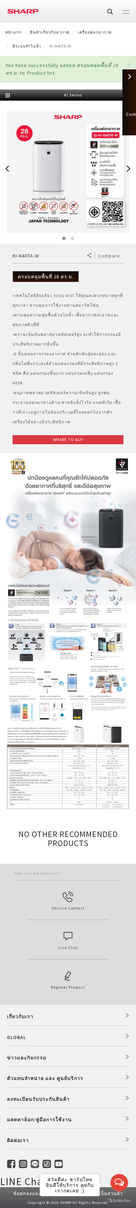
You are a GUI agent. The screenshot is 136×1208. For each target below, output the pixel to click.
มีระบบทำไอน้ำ (27, 46)
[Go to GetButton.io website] (119, 1201)
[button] (129, 64)
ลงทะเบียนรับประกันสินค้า (38, 1099)
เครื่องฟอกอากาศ (95, 32)
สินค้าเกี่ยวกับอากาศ (49, 32)
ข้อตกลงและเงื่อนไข (35, 1194)
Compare (109, 256)
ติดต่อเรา (18, 1140)
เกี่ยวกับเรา (20, 1016)
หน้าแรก (13, 32)
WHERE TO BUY (68, 439)
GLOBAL (16, 1037)
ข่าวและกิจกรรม (26, 1058)
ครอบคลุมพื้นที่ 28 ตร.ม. (46, 276)
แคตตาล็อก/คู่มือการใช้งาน (39, 1119)
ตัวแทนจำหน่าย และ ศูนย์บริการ (45, 1078)
